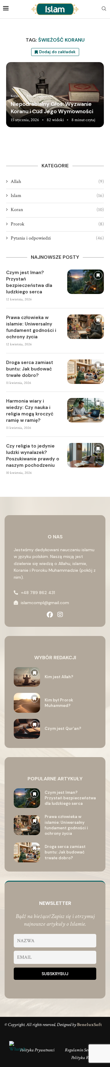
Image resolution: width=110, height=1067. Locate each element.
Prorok (57, 224)
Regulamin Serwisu (80, 1050)
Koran (57, 209)
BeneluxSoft (89, 1025)
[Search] (104, 9)
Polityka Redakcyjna (88, 1058)
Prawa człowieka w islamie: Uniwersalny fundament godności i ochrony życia (31, 327)
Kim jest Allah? (59, 676)
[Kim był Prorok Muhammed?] (27, 703)
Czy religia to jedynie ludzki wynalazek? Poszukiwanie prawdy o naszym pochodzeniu (32, 455)
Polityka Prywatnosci (37, 1050)
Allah (57, 181)
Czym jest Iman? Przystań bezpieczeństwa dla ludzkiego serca (29, 282)
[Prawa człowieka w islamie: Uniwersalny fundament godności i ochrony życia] (85, 326)
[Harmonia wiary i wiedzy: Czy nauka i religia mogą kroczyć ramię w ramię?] (85, 410)
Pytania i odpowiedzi (57, 238)
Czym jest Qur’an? (63, 728)
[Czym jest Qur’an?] (27, 729)
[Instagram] (60, 615)
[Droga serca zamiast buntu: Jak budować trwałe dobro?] (85, 371)
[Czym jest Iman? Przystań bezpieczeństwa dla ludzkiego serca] (85, 282)
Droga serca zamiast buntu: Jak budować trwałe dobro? (29, 368)
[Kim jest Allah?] (27, 677)
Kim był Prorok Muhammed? (59, 702)
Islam (57, 195)
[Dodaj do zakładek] (98, 275)
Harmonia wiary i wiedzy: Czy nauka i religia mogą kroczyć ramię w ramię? (29, 410)
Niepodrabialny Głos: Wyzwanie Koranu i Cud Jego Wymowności (52, 107)
